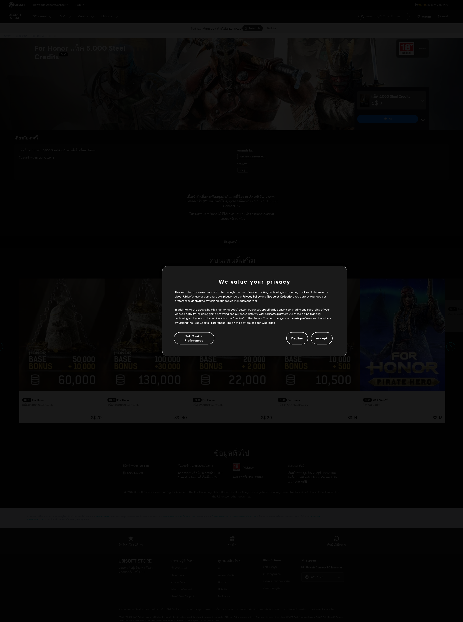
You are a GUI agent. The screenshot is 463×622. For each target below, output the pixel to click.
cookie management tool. (241, 300)
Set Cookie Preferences (194, 338)
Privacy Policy (252, 296)
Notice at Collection (280, 296)
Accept (322, 338)
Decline (297, 338)
